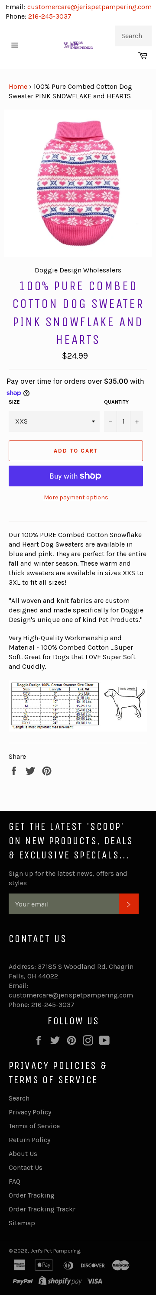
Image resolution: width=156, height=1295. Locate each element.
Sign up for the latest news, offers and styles (68, 878)
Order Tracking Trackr (42, 1209)
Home (18, 86)
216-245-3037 (50, 16)
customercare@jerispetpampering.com (89, 7)
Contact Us (25, 1167)
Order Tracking (32, 1195)
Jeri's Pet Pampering (55, 1250)
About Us (23, 1153)
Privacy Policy (30, 1112)
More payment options (76, 497)
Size (14, 402)
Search (19, 1098)
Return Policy (29, 1140)
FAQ (14, 1181)
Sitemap (22, 1223)
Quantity (116, 402)
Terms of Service (34, 1126)
